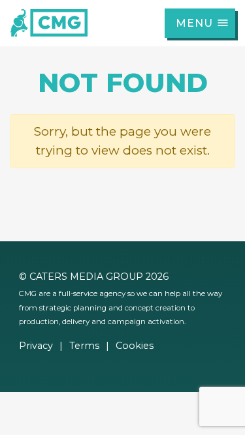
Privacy (36, 346)
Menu (194, 23)
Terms (84, 346)
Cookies (135, 346)
